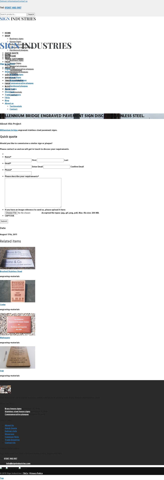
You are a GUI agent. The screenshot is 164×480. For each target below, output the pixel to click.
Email (8, 163)
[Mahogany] (17, 335)
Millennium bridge (9, 130)
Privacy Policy (36, 473)
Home (8, 33)
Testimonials (16, 92)
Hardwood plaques (19, 72)
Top (2, 478)
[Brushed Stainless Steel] (17, 268)
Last (66, 160)
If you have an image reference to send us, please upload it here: (35, 209)
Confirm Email (77, 166)
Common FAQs (12, 437)
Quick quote (11, 53)
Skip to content (7, 64)
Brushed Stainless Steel (11, 271)
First (34, 160)
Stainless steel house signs (17, 411)
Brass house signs (13, 408)
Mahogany (5, 337)
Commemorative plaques (22, 69)
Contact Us (10, 442)
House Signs (15, 63)
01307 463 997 (13, 8)
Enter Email (37, 166)
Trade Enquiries (12, 440)
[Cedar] (17, 301)
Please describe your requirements (22, 176)
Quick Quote (11, 428)
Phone (8, 170)
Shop (7, 36)
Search (31, 14)
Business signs (16, 39)
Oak (2, 371)
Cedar (3, 304)
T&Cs (25, 473)
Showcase (9, 434)
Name (8, 157)
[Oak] (17, 368)
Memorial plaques (18, 66)
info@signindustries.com (18, 463)
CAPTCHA (9, 215)
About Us (9, 425)
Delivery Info (11, 431)
